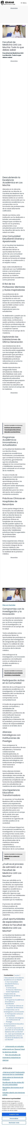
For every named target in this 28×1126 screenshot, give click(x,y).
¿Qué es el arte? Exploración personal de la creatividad (13, 1073)
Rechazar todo (14, 1123)
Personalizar (14, 1118)
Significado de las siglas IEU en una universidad (13, 1083)
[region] (14, 1111)
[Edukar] (8, 3)
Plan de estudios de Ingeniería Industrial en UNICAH (11, 1057)
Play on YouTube (8, 605)
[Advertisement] (14, 15)
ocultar (17, 975)
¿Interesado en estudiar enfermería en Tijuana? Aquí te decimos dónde (13, 1049)
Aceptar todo (14, 1114)
